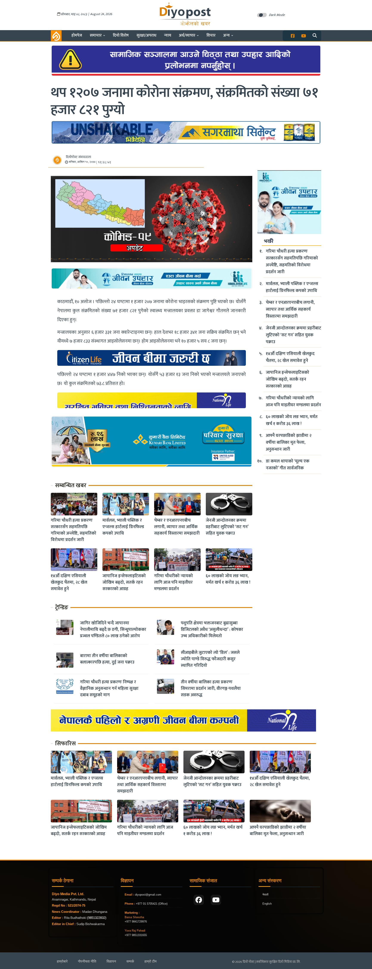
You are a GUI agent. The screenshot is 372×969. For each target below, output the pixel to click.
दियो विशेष (121, 35)
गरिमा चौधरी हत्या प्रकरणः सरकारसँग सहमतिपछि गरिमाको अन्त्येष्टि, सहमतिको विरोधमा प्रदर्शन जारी (73, 530)
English (267, 903)
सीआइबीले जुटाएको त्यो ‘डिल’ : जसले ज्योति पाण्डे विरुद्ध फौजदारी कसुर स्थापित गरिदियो (210, 659)
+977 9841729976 (136, 921)
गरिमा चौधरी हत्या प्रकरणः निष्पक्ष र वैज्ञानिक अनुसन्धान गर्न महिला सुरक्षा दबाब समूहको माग (109, 688)
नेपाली (265, 894)
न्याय (167, 35)
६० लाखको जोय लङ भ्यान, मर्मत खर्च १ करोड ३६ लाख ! (228, 579)
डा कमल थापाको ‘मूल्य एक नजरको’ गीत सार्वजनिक (287, 464)
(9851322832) (96, 917)
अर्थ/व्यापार (187, 35)
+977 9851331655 (136, 935)
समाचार (96, 35)
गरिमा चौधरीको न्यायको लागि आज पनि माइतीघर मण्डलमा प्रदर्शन (173, 582)
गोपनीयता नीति (87, 961)
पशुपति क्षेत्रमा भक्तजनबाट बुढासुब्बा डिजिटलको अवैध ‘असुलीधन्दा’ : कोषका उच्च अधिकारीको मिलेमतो (212, 629)
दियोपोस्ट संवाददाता (78, 157)
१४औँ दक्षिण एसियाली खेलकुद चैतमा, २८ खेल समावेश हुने (69, 582)
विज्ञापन (111, 961)
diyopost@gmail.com (148, 894)
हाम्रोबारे (62, 961)
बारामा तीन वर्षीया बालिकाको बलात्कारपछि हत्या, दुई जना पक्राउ (107, 659)
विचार (210, 35)
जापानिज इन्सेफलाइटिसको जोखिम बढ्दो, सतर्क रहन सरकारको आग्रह (124, 582)
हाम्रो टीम (150, 961)
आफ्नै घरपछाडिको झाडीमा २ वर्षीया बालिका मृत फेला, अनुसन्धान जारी (289, 442)
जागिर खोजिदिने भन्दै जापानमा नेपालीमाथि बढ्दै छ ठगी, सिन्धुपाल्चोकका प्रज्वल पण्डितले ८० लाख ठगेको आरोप (113, 629)
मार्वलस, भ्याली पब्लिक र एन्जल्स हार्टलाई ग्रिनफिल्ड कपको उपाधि (123, 527)
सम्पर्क (130, 961)
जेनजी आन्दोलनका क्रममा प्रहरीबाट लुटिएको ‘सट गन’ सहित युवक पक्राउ (227, 527)
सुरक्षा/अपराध (146, 35)
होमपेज (76, 35)
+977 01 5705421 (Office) (151, 903)
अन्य (226, 35)
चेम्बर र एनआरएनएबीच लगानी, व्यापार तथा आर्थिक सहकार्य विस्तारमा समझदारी (177, 527)
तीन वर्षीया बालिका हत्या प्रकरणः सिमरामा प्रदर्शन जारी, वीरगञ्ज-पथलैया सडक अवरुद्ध (211, 688)
